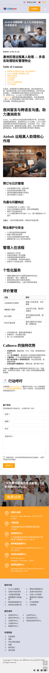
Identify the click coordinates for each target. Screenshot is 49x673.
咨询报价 (34, 9)
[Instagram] (41, 670)
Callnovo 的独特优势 (14, 82)
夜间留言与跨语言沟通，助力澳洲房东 (21, 71)
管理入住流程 (12, 76)
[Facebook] (34, 670)
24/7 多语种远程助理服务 (12, 388)
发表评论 (8, 465)
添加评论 (9, 436)
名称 (7, 414)
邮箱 (7, 421)
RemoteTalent (7, 97)
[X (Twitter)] (38, 670)
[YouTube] (45, 670)
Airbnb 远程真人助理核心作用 (18, 74)
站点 (6, 429)
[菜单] (45, 9)
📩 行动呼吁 (11, 84)
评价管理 (10, 80)
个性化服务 (11, 78)
